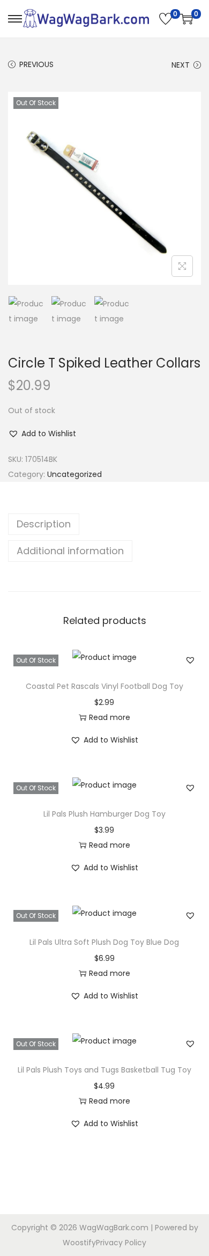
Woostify (79, 1242)
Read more (109, 717)
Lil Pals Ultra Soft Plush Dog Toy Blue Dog (104, 942)
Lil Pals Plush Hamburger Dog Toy (104, 814)
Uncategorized (74, 474)
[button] (42, 433)
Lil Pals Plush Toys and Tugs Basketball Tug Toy (104, 1069)
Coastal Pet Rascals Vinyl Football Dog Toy (104, 686)
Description (44, 524)
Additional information (70, 550)
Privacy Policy (121, 1242)
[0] (165, 18)
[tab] (104, 524)
